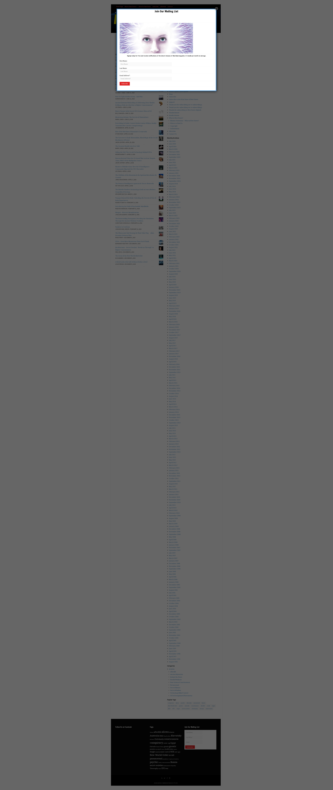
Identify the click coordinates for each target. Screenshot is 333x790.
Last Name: (123, 68)
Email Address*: (125, 75)
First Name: (123, 61)
